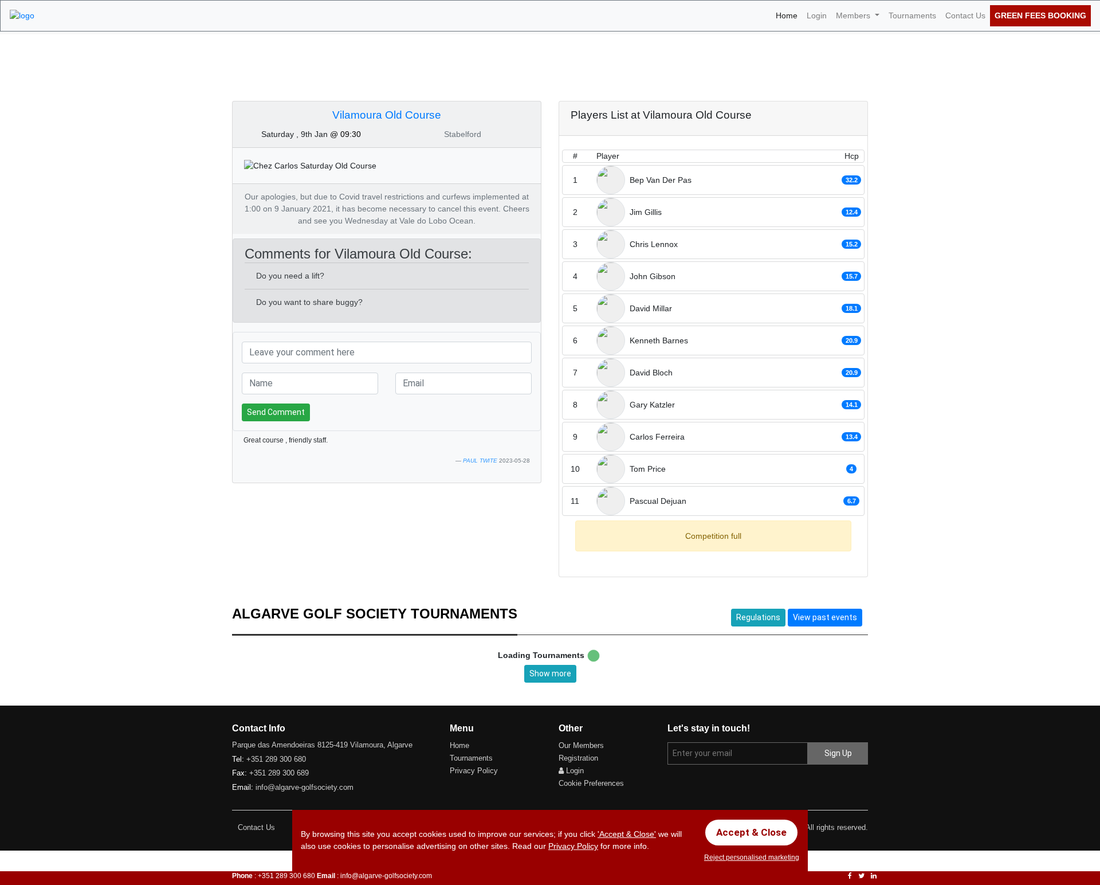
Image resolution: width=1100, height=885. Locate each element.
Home (789, 15)
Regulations (758, 617)
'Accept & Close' (627, 834)
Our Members (581, 745)
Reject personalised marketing (751, 857)
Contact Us (965, 15)
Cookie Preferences (591, 783)
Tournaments (912, 15)
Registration (578, 758)
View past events (825, 617)
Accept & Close (751, 832)
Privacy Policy (474, 770)
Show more (550, 673)
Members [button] (854, 15)
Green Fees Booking (1040, 15)
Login (817, 15)
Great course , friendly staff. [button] (285, 440)
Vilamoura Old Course (386, 115)
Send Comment (276, 412)
